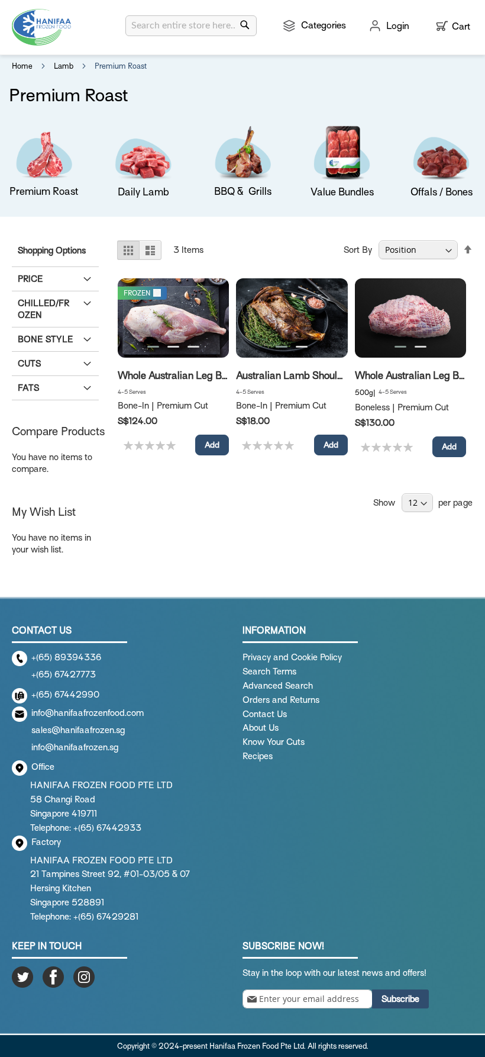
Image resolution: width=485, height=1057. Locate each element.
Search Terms (269, 671)
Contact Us (264, 714)
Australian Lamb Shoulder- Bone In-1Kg (324, 375)
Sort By (358, 250)
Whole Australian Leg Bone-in (184, 375)
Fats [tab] (28, 388)
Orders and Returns (280, 700)
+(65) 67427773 (63, 674)
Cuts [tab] (29, 363)
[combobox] (191, 25)
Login (397, 26)
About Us (260, 727)
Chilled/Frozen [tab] (43, 309)
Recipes (257, 756)
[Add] (212, 445)
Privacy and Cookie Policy (292, 657)
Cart (461, 26)
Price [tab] (30, 279)
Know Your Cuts (273, 742)
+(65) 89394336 (66, 657)
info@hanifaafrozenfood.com (87, 713)
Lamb (64, 66)
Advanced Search (277, 685)
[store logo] (41, 27)
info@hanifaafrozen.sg (74, 747)
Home (23, 66)
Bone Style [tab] (45, 339)
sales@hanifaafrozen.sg (78, 730)
